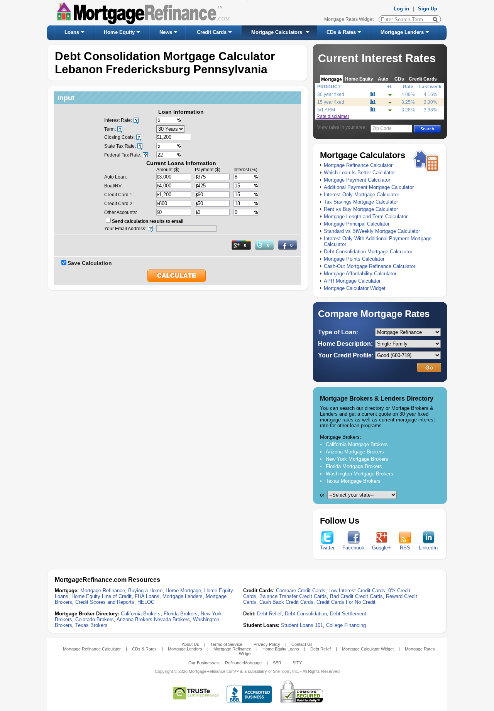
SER (277, 662)
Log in (401, 9)
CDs (399, 78)
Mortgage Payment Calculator (357, 180)
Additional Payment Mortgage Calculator (369, 187)
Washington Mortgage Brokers (359, 474)
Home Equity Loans (280, 649)
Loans (71, 32)
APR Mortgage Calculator (352, 281)
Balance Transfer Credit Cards (293, 596)
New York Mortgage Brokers (357, 459)
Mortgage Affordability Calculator (360, 273)
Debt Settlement (348, 614)
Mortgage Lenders (402, 32)
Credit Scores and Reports (104, 602)
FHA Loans (147, 596)
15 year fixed (330, 102)
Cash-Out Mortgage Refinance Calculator (369, 266)
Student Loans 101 (302, 625)
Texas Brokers (91, 625)
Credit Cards (212, 32)
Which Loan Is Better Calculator (359, 172)
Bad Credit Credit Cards (356, 596)
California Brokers (141, 614)
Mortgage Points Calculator (354, 259)
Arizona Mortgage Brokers (355, 452)
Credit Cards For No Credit (346, 602)
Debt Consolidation (306, 614)
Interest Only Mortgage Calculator (361, 194)
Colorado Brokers (94, 619)
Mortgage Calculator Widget (355, 288)
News (165, 32)
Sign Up (427, 9)
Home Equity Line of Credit (101, 596)
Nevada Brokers (172, 619)
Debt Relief (269, 614)
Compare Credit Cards (300, 590)
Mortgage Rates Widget (349, 19)
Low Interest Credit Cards (356, 590)
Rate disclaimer (332, 116)
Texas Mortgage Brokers (353, 481)
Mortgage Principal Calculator (356, 224)
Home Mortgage (183, 590)
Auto (383, 78)
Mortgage (331, 79)
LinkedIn (428, 548)
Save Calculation (90, 263)
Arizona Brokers (134, 619)
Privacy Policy (267, 644)
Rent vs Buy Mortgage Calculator (361, 209)
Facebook (353, 548)
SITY (297, 662)
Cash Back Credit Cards (286, 602)
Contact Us (302, 644)
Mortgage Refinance (102, 590)
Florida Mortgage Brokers (354, 466)
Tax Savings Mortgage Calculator (361, 202)
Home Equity (119, 32)
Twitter (327, 548)
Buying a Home (145, 590)
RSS (405, 548)
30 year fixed (330, 94)
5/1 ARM (326, 110)
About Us (190, 644)
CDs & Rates (341, 32)
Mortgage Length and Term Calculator (366, 216)
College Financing (346, 625)
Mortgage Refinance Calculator (358, 165)
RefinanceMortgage (243, 662)
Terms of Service (226, 644)
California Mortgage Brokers (357, 444)
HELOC (145, 602)
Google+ (381, 548)
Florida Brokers (181, 614)
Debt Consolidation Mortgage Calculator (368, 251)
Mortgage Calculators (276, 32)
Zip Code (382, 128)
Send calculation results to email (147, 221)
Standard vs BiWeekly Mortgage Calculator (372, 231)
